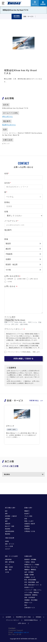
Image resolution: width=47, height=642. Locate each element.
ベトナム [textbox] (9, 197)
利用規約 (38, 617)
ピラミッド (10, 426)
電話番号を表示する (9, 125)
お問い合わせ (34, 279)
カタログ (7, 549)
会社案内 (8, 617)
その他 (9, 281)
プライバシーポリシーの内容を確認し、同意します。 (24, 352)
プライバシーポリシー (12, 620)
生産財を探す (28, 556)
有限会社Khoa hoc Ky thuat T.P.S (15, 10)
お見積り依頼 (21, 279)
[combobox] (23, 197)
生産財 (7, 541)
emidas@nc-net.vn (21, 632)
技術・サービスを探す (11, 556)
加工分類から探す (10, 507)
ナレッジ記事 (9, 546)
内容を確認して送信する (23, 358)
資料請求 (10, 279)
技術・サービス (9, 544)
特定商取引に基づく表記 (23, 617)
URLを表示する (7, 116)
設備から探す (28, 507)
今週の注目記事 (9, 538)
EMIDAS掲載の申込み (31, 620)
